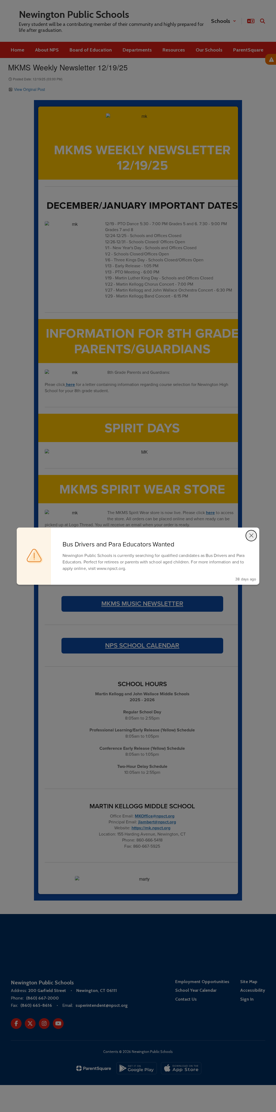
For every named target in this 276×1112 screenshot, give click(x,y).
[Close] (251, 535)
